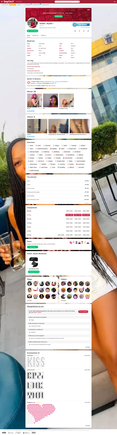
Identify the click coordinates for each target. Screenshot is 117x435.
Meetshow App (46, 4)
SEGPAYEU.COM (32, 430)
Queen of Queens (55, 81)
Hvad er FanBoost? (85, 27)
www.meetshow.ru (18, 430)
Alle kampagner (27, 4)
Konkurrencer (35, 4)
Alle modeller (4, 4)
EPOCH (26, 430)
